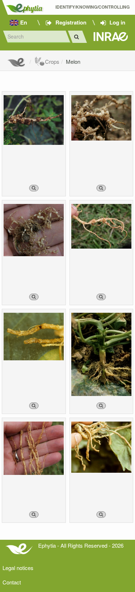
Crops (52, 61)
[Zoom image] (34, 188)
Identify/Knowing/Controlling (92, 7)
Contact (12, 582)
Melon (73, 61)
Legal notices (18, 567)
